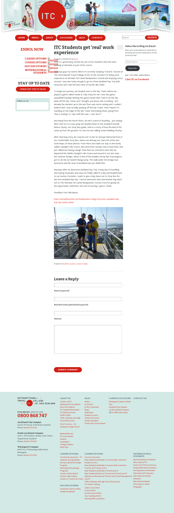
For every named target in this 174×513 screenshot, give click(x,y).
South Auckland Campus (119, 409)
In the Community (92, 407)
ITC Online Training (92, 484)
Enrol (35, 37)
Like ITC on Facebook (137, 79)
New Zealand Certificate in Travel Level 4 (101, 470)
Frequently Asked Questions (145, 467)
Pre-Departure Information (144, 470)
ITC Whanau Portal (67, 412)
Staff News (89, 412)
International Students (36, 71)
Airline (87, 401)
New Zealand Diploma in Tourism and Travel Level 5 (106, 473)
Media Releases (66, 433)
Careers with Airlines (68, 476)
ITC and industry (66, 436)
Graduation (65, 441)
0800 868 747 (32, 415)
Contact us (140, 398)
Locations (66, 37)
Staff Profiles (65, 415)
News (87, 409)
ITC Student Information (70, 409)
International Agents (141, 481)
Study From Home (92, 418)
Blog (82, 37)
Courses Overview (92, 457)
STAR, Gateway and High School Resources (102, 481)
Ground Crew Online (93, 493)
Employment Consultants (70, 404)
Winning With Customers (95, 498)
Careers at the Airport (69, 473)
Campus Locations (120, 398)
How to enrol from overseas (144, 465)
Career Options (36, 58)
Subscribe (132, 68)
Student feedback (67, 491)
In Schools (89, 404)
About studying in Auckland (144, 459)
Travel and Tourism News (95, 423)
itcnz (76, 59)
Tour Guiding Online (93, 496)
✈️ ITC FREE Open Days (118, 412)
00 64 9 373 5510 (30, 427)
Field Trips (64, 447)
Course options (36, 62)
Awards (63, 439)
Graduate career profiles (70, 489)
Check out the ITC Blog (33, 89)
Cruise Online (90, 490)
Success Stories (36, 66)
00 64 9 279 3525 (30, 441)
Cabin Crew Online (92, 487)
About (49, 37)
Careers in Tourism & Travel (71, 479)
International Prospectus (143, 473)
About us (65, 398)
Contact (97, 37)
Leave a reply (82, 264)
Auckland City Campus (118, 407)
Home (21, 37)
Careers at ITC (66, 401)
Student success (68, 264)
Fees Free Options (67, 407)
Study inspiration (92, 420)
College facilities (66, 444)
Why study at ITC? (140, 462)
